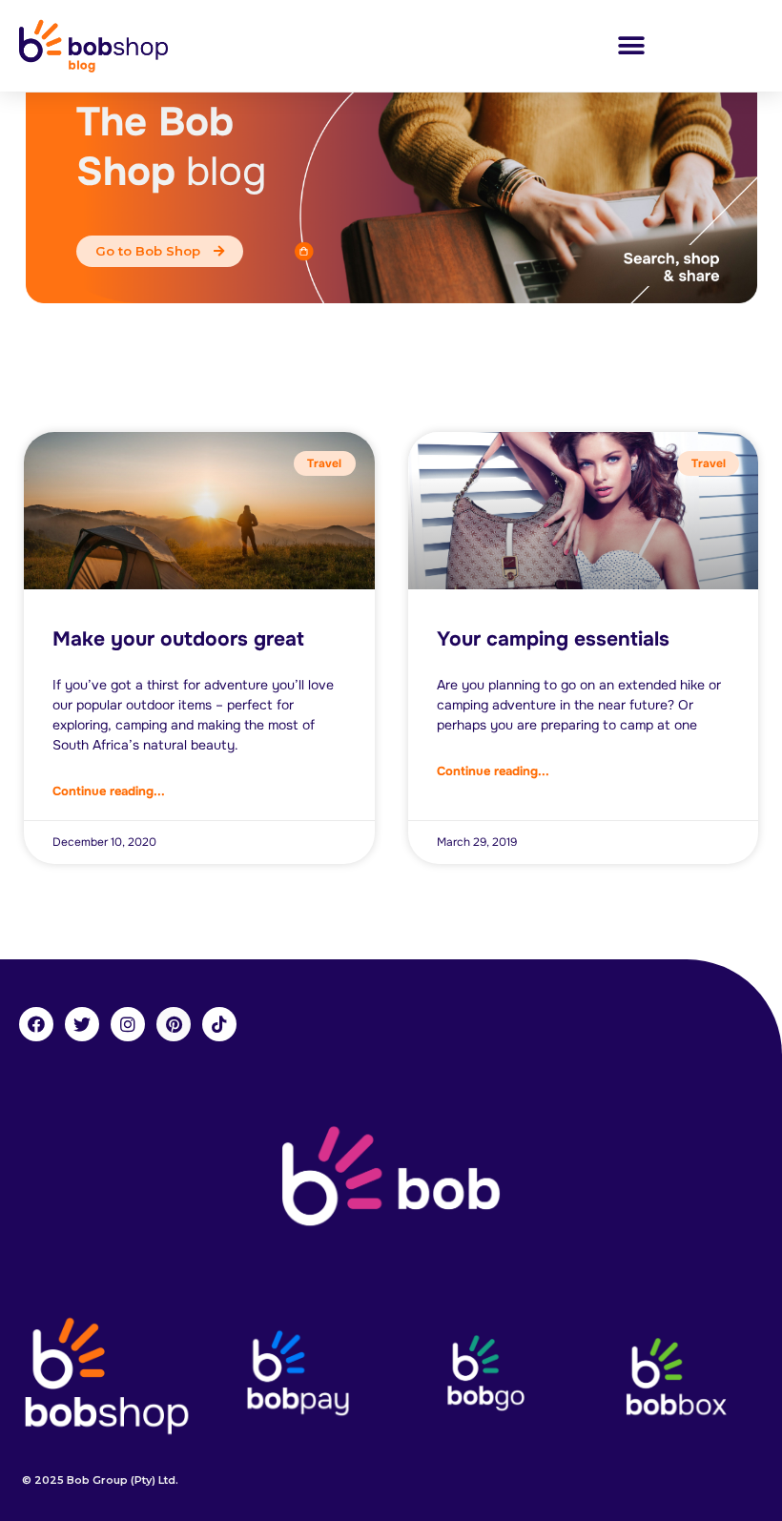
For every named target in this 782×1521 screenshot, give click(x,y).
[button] (630, 45)
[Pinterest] (173, 1024)
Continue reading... (108, 791)
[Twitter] (82, 1024)
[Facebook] (36, 1024)
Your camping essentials (553, 639)
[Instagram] (128, 1024)
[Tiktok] (219, 1024)
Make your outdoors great (178, 639)
